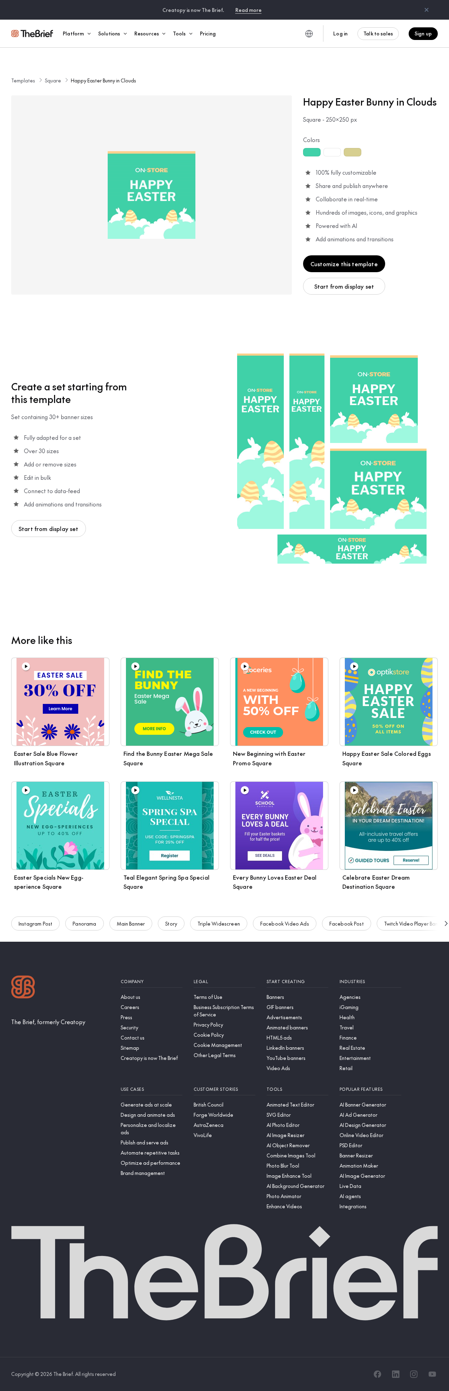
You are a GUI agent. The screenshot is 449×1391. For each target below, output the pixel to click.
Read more (248, 9)
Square (53, 80)
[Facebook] (377, 1374)
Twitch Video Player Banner (414, 923)
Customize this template (344, 264)
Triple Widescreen (218, 923)
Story (171, 923)
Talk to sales (378, 33)
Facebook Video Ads (284, 923)
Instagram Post (35, 923)
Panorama (84, 923)
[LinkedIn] (395, 1374)
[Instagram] (414, 1374)
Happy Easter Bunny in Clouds (103, 80)
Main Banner (131, 923)
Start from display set (344, 286)
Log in (340, 33)
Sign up (423, 33)
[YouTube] (432, 1374)
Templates (23, 80)
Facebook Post (346, 923)
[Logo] (23, 987)
